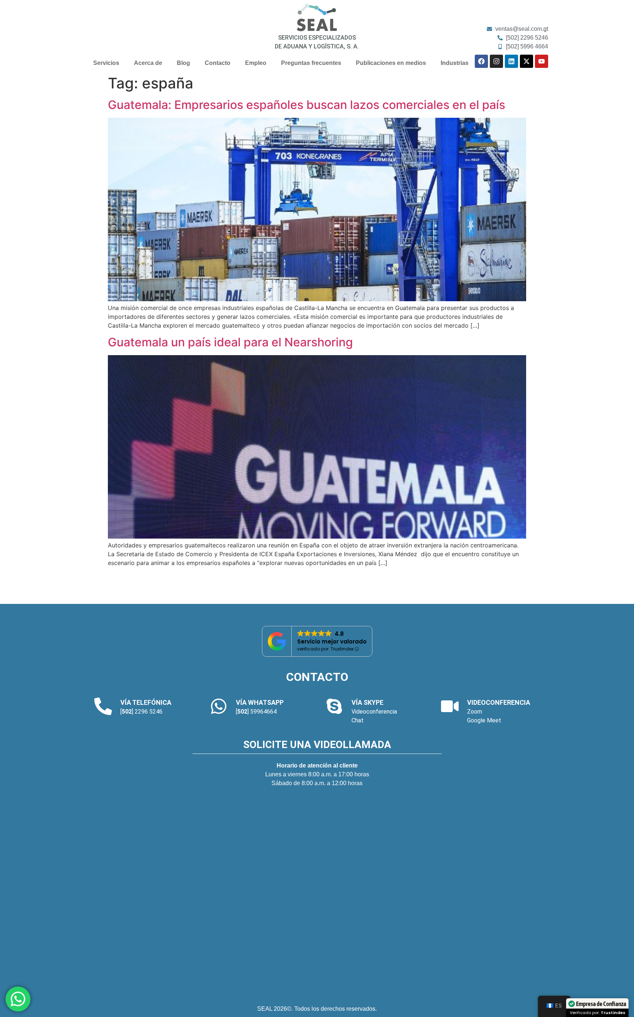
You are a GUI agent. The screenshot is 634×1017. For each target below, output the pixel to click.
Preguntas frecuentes (311, 63)
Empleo (255, 63)
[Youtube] (541, 61)
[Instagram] (496, 61)
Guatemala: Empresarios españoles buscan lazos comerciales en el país (306, 105)
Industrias (455, 63)
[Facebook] (481, 61)
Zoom (474, 711)
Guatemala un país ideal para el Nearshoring (230, 342)
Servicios (106, 63)
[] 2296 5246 (141, 711)
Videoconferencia (374, 711)
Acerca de (148, 63)
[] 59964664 (256, 711)
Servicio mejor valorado (332, 641)
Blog (183, 63)
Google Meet (484, 720)
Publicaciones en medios (391, 63)
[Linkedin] (511, 61)
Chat (357, 720)
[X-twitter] (526, 61)
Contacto (217, 63)
